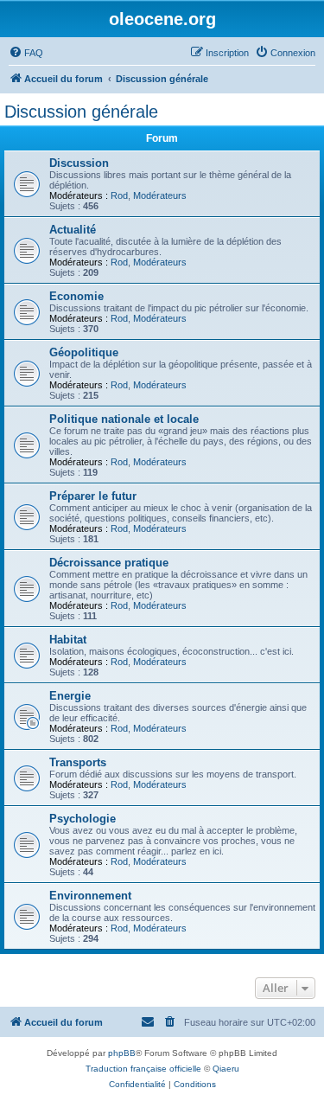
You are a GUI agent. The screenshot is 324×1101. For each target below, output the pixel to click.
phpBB (122, 1053)
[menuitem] (26, 52)
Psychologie (82, 818)
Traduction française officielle (143, 1068)
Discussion (79, 163)
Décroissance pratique (108, 562)
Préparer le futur (93, 496)
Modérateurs (160, 195)
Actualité (72, 229)
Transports (77, 762)
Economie (76, 296)
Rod (119, 195)
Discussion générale (81, 111)
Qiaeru (226, 1068)
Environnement (90, 895)
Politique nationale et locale (124, 419)
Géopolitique (83, 352)
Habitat (67, 639)
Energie (70, 695)
